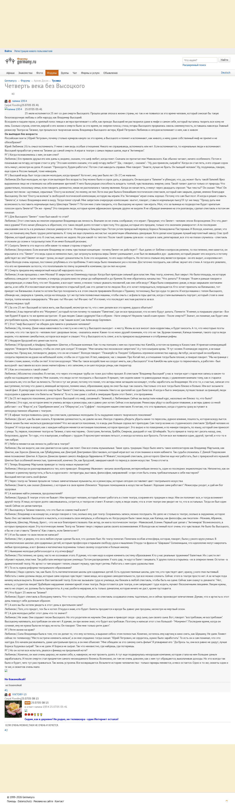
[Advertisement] (103, 24)
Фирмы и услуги (90, 73)
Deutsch (225, 72)
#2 (6, 730)
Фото (39, 73)
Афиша (10, 73)
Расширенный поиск (194, 65)
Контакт (59, 801)
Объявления (110, 73)
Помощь (11, 801)
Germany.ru (11, 80)
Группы (65, 73)
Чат (75, 73)
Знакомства (25, 73)
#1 (6, 690)
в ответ (29, 706)
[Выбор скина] (225, 801)
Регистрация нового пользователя (33, 51)
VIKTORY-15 (19, 694)
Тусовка (56, 80)
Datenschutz (25, 801)
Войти (8, 51)
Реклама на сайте (43, 801)
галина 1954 (19, 101)
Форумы (22, 58)
